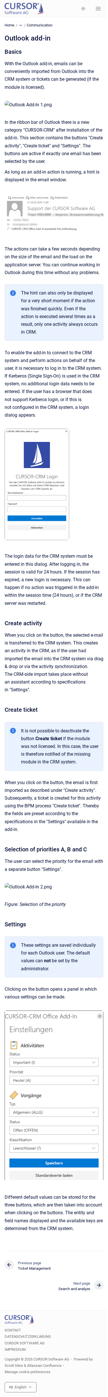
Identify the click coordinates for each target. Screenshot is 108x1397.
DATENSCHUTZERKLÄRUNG (28, 1336)
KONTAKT (13, 1330)
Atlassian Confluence (44, 1365)
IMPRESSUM (15, 1349)
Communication (39, 25)
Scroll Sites (14, 1365)
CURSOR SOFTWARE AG (25, 1343)
